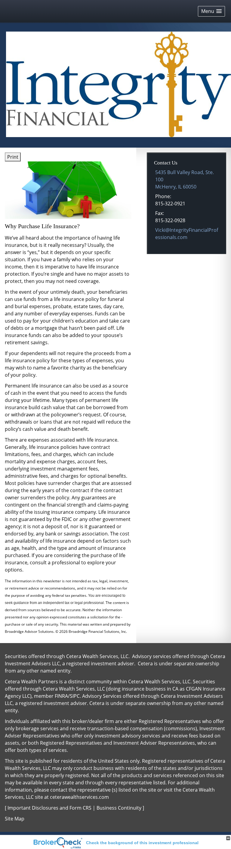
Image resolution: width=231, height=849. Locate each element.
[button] (211, 11)
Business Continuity (119, 808)
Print (12, 157)
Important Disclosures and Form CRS (49, 808)
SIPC (75, 696)
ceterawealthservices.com (79, 797)
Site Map (14, 818)
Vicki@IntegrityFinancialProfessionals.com (186, 234)
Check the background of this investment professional (142, 842)
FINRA (61, 696)
